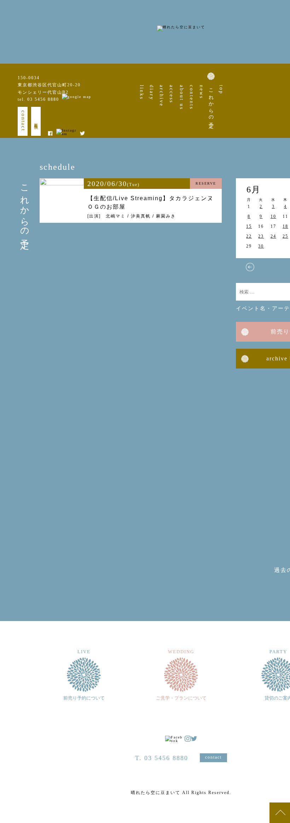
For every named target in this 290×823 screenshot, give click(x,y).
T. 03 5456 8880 (161, 758)
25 (285, 236)
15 (249, 226)
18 (285, 226)
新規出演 (36, 121)
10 (273, 216)
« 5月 (250, 267)
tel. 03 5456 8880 (38, 99)
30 (261, 246)
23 (261, 236)
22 (249, 236)
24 (273, 236)
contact (23, 120)
